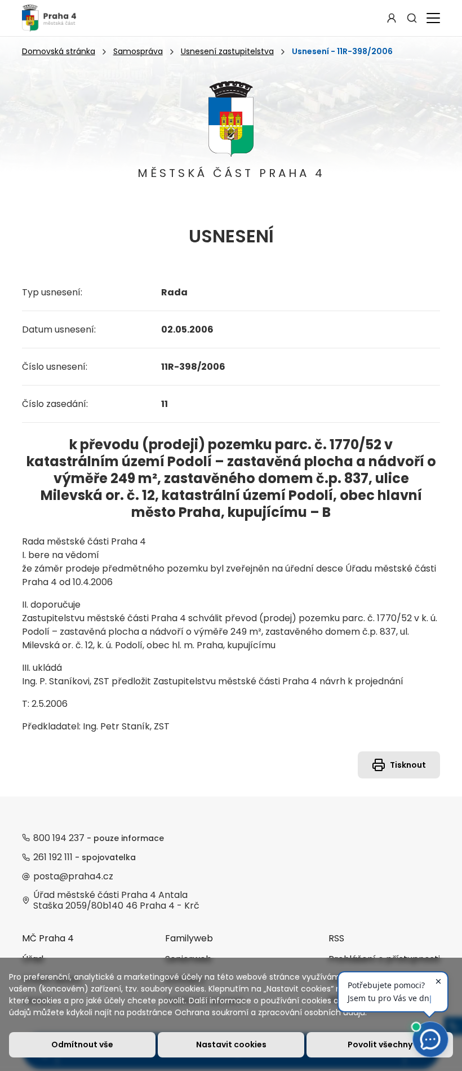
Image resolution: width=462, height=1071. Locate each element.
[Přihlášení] (391, 18)
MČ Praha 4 (48, 938)
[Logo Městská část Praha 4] (49, 18)
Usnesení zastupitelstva (227, 51)
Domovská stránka (58, 51)
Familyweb (189, 938)
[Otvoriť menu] (431, 18)
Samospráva (138, 51)
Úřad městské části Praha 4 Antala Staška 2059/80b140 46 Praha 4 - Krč (116, 900)
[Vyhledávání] (412, 18)
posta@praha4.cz (73, 876)
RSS (336, 938)
